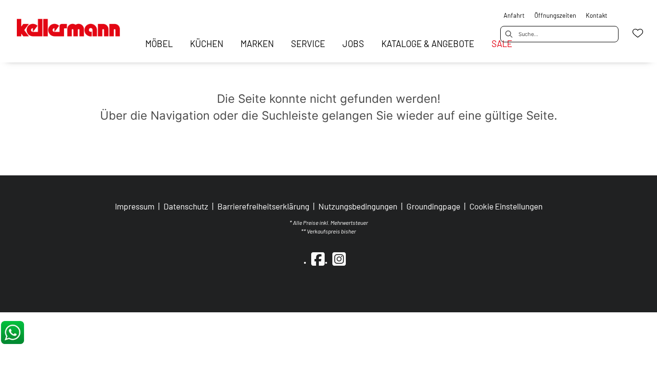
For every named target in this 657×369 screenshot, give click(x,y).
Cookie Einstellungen (506, 206)
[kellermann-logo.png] (77, 23)
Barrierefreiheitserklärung (263, 206)
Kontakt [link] (596, 15)
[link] (159, 43)
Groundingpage (433, 206)
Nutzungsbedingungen (357, 206)
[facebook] (318, 258)
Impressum (134, 206)
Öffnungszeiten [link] (555, 15)
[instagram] (339, 258)
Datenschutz (186, 206)
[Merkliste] (637, 33)
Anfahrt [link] (514, 15)
